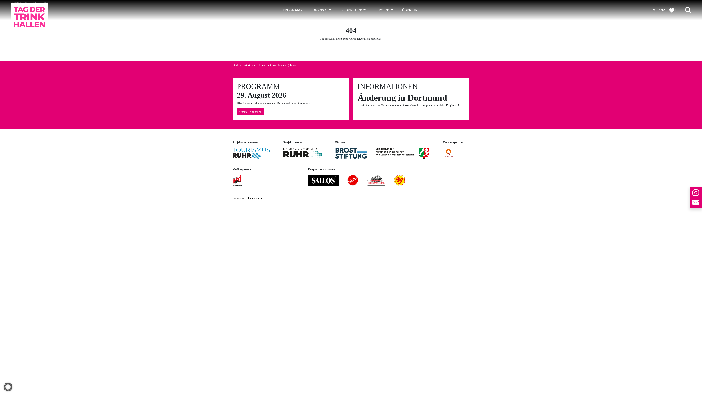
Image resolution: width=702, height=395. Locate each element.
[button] (8, 387)
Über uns (410, 10)
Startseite (238, 65)
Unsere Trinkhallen (250, 111)
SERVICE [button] (382, 10)
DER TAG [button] (320, 10)
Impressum (239, 198)
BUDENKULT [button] (351, 10)
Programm (293, 10)
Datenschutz (255, 198)
